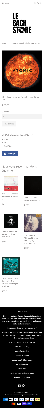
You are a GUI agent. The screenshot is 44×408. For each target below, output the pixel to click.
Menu (7, 3)
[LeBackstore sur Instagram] (23, 386)
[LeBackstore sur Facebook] (19, 386)
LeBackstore (23, 392)
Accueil (4, 43)
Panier (39, 3)
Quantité (5, 112)
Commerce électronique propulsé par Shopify (21, 395)
